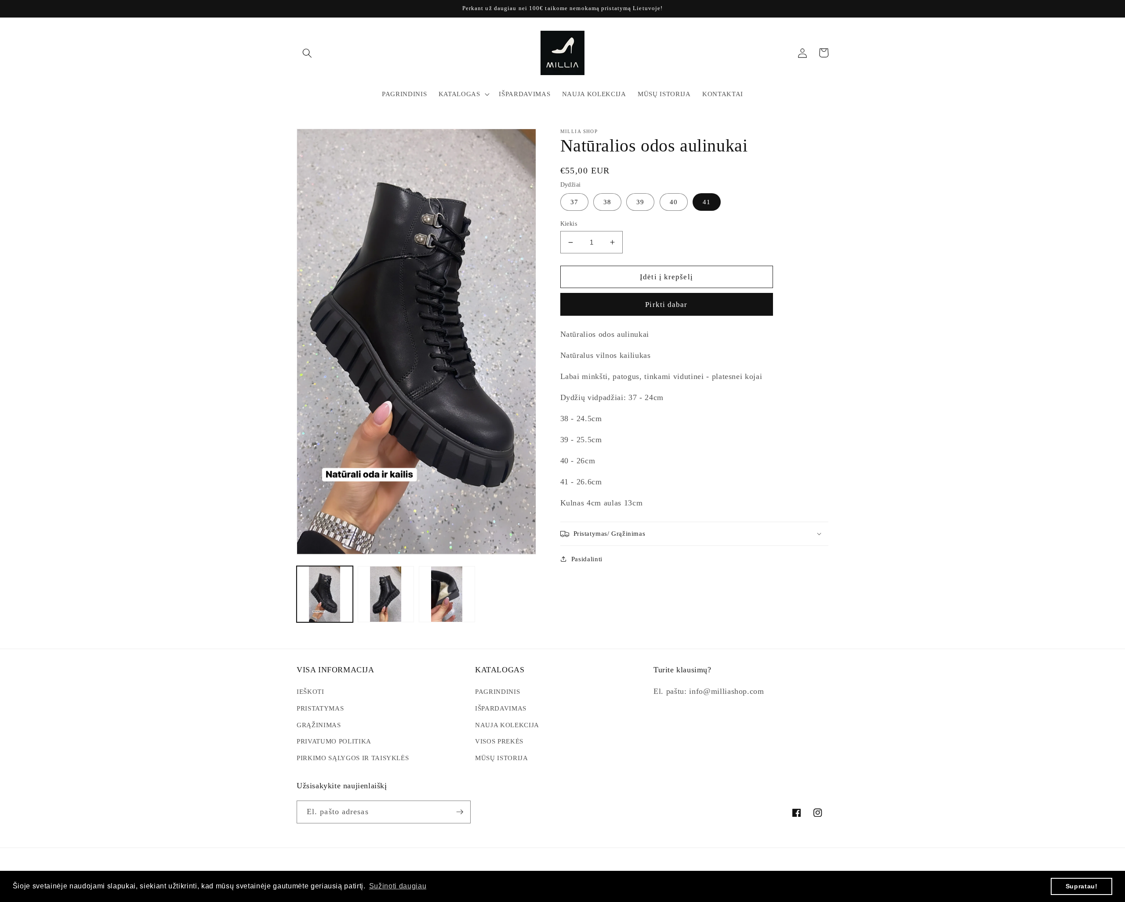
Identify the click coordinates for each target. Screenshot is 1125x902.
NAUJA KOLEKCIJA (507, 725)
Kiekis (568, 223)
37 (574, 202)
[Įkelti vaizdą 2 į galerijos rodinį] (386, 594)
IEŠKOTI (310, 691)
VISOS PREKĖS (499, 741)
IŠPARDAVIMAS (500, 708)
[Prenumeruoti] (459, 812)
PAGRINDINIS (497, 691)
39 (640, 202)
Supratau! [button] (1082, 886)
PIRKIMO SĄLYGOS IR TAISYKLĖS (353, 757)
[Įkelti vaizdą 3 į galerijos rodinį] (447, 594)
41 (707, 202)
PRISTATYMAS (320, 708)
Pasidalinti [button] (586, 559)
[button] (307, 52)
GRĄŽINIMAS (319, 725)
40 (674, 202)
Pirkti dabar (666, 304)
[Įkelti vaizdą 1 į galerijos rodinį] (325, 594)
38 (607, 202)
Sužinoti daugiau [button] (398, 886)
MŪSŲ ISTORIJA (501, 757)
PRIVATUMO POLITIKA (334, 741)
